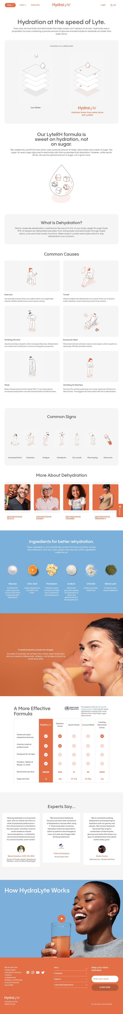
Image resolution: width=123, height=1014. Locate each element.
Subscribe (35, 5)
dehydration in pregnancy (102, 518)
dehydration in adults (14, 518)
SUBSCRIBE (104, 987)
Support (57, 979)
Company (58, 973)
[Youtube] (37, 972)
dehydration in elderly (43, 518)
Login (103, 5)
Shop (56, 967)
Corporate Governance (63, 985)
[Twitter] (43, 972)
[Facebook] (27, 972)
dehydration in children (73, 518)
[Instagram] (32, 972)
